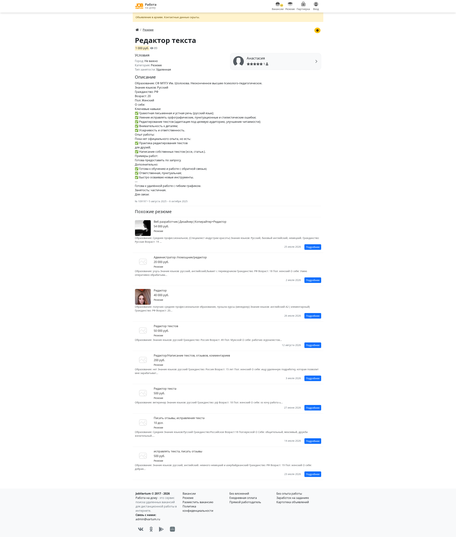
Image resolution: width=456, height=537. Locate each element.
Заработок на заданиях (292, 498)
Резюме (188, 498)
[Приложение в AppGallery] (172, 529)
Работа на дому (146, 498)
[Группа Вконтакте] (141, 529)
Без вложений (239, 493)
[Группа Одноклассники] (151, 529)
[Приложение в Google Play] (161, 529)
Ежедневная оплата (243, 498)
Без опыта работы (289, 493)
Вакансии (189, 493)
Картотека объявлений (292, 502)
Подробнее (313, 247)
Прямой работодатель (245, 502)
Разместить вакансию (198, 502)
